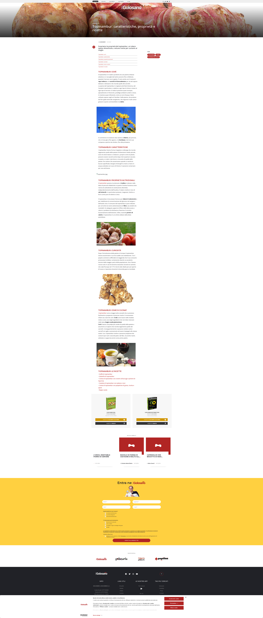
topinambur (103, 183)
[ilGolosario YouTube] (167, 1)
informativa (123, 536)
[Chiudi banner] (185, 597)
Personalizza (173, 603)
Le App (128, 1)
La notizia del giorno (111, 514)
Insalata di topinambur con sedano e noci (112, 383)
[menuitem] (122, 586)
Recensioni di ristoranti (111, 522)
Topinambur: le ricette (103, 66)
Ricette (108, 527)
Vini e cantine (109, 523)
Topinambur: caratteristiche (104, 56)
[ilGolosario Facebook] (163, 1)
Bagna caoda (103, 390)
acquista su (111, 419)
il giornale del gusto (153, 57)
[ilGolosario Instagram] (169, 1)
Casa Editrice (112, 1)
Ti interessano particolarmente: (110, 520)
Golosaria (103, 1)
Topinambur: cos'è (102, 54)
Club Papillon (121, 1)
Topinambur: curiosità (102, 61)
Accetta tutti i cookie (174, 598)
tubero (158, 54)
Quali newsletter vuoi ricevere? (110, 511)
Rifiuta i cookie (174, 607)
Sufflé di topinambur (105, 374)
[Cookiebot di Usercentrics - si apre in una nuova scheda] (84, 615)
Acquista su (111, 423)
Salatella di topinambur (106, 376)
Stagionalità (95, 23)
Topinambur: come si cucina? (104, 64)
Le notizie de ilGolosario (112, 513)
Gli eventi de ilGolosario (112, 516)
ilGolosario (95, 1)
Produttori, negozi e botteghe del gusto (115, 525)
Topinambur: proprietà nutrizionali (105, 59)
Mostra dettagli (96, 615)
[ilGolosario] (131, 7)
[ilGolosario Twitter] (165, 1)
